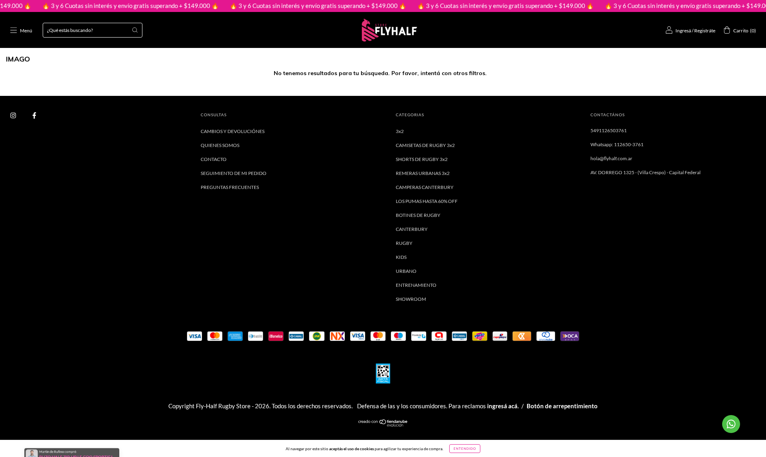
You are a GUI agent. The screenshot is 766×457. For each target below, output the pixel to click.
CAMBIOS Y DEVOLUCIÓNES (233, 131)
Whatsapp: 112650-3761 (617, 144)
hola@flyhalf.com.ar (611, 158)
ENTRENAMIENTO (416, 285)
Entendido (465, 449)
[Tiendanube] (383, 425)
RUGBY (404, 243)
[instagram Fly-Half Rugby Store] (13, 115)
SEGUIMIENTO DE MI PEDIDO (234, 173)
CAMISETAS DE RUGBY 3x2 (425, 145)
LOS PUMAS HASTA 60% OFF (427, 201)
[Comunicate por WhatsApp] (731, 424)
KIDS (401, 257)
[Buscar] (135, 30)
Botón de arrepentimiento (562, 405)
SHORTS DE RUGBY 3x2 (422, 159)
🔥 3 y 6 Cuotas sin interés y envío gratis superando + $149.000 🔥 (119, 5)
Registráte (704, 31)
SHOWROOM (411, 299)
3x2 (400, 131)
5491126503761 (608, 130)
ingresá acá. (503, 405)
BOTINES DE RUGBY (418, 215)
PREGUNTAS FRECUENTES (230, 187)
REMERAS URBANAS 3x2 (423, 173)
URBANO (406, 271)
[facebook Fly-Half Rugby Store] (34, 115)
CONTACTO (214, 159)
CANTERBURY (412, 229)
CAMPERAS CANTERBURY (425, 187)
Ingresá (683, 31)
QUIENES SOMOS (220, 145)
